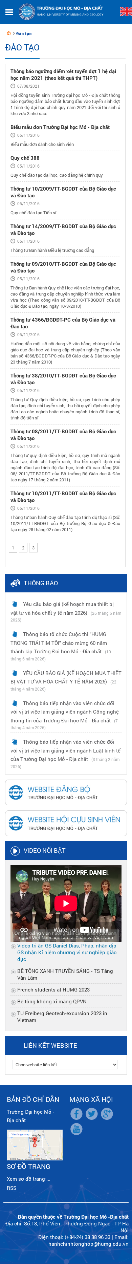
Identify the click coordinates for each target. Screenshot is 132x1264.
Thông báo (41, 583)
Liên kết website (50, 1045)
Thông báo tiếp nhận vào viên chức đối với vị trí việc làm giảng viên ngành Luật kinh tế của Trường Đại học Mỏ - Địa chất (65, 750)
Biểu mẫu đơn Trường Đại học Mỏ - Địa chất (60, 127)
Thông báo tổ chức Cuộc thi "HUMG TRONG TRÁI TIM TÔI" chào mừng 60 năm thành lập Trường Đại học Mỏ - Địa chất (58, 643)
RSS (11, 1187)
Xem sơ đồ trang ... (28, 1178)
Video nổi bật (45, 850)
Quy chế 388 (25, 157)
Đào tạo (23, 33)
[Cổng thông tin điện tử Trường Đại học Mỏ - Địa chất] (9, 33)
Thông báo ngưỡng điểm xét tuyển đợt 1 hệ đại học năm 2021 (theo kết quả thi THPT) (63, 74)
